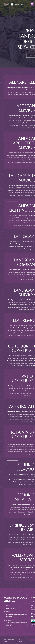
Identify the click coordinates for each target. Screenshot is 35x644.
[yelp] (31, 640)
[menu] (32, 4)
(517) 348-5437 (11, 608)
